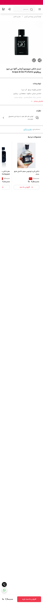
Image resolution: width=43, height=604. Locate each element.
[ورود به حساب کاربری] (10, 9)
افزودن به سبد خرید (29, 599)
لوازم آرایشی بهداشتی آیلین (32, 17)
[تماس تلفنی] (4, 584)
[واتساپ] (4, 590)
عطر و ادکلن (17, 17)
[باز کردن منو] (39, 9)
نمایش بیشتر (38, 101)
